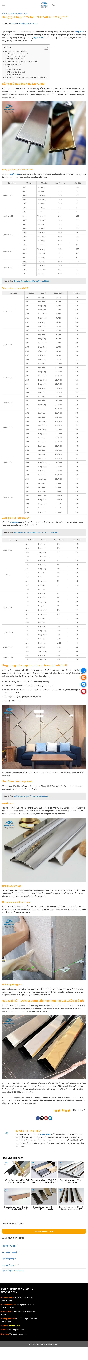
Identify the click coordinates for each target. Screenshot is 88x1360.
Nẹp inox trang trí (9, 1246)
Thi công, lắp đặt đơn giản (17, 72)
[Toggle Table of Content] (45, 48)
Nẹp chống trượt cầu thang (13, 1271)
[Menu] (3, 5)
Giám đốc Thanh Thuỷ (18, 1334)
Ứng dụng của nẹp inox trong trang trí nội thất (21, 61)
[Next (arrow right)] (9, 1356)
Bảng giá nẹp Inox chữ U (16, 59)
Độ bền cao (12, 67)
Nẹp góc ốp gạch (9, 1265)
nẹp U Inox (14, 522)
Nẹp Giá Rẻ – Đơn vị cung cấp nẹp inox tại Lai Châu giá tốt (26, 77)
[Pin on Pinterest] (46, 1118)
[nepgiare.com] (44, 5)
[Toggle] (18, 1245)
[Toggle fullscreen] (15, 1349)
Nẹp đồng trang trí (9, 1259)
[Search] (53, 4)
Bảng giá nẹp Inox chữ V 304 (18, 54)
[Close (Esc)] (2, 1349)
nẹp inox (80, 32)
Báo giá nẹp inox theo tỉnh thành (15, 13)
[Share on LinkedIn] (50, 1118)
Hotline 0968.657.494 (44, 1231)
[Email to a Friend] (42, 1118)
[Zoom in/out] (22, 1349)
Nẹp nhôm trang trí (9, 1252)
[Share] (9, 1349)
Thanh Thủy (45, 1134)
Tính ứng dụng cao (14, 74)
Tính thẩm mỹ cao (14, 69)
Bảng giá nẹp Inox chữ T (16, 56)
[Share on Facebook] (38, 1118)
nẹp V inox (14, 174)
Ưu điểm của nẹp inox (13, 64)
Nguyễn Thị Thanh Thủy (28, 24)
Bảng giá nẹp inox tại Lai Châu (16, 51)
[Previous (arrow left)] (2, 1356)
